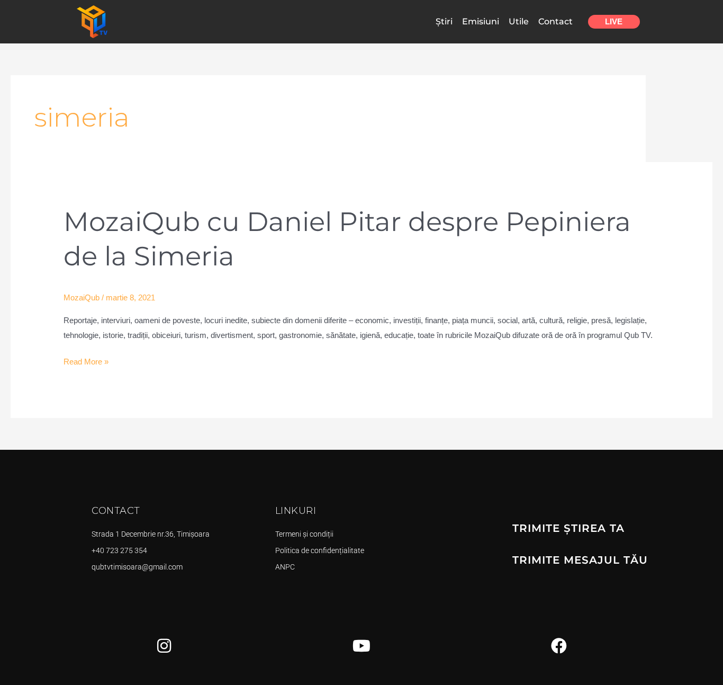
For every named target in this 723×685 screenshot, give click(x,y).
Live (613, 21)
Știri (444, 21)
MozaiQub (82, 297)
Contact (555, 21)
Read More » (86, 360)
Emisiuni (480, 21)
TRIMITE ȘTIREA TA (568, 528)
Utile (519, 21)
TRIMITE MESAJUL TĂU (580, 560)
